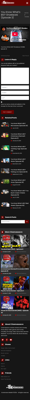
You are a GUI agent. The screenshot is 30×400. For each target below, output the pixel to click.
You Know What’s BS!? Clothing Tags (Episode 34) (19, 149)
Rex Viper (3, 369)
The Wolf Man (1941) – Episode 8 (12, 249)
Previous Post (6, 56)
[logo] (4, 2)
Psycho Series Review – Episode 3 (12, 291)
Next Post (25, 56)
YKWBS (26, 17)
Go (27, 221)
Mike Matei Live (5, 376)
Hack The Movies (6, 379)
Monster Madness (21, 251)
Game (3, 366)
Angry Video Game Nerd (8, 348)
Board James (5, 353)
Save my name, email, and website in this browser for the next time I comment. (13, 105)
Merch (3, 363)
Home (26, 13)
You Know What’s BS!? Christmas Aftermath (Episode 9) (18, 136)
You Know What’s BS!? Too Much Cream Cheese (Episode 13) (20, 193)
